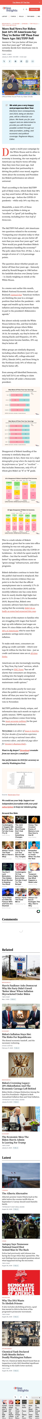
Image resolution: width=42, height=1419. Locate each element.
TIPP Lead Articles (9, 25)
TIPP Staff (6, 997)
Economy (16, 23)
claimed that (16, 294)
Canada (5, 1190)
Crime (4, 1241)
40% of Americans (10, 630)
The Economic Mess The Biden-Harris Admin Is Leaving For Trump (15, 1139)
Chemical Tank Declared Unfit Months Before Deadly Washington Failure (17, 1354)
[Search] (26, 9)
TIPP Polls (34, 23)
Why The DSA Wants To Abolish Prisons (13, 1302)
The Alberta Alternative (15, 1193)
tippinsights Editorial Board (13, 1099)
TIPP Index (30, 16)
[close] (39, 2)
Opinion (25, 23)
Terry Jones (7, 54)
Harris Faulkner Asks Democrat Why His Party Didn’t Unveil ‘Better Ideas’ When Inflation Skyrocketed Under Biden (19, 990)
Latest (4, 16)
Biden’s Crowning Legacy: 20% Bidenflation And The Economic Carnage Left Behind (19, 1085)
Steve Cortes (7, 1045)
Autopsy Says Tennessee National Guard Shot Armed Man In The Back (15, 1246)
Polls (21, 16)
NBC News (19, 669)
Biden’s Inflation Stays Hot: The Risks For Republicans (16, 1036)
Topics (13, 16)
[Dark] (24, 9)
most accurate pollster (16, 721)
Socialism (6, 1297)
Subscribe (34, 9)
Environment (7, 1348)
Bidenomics (6, 23)
